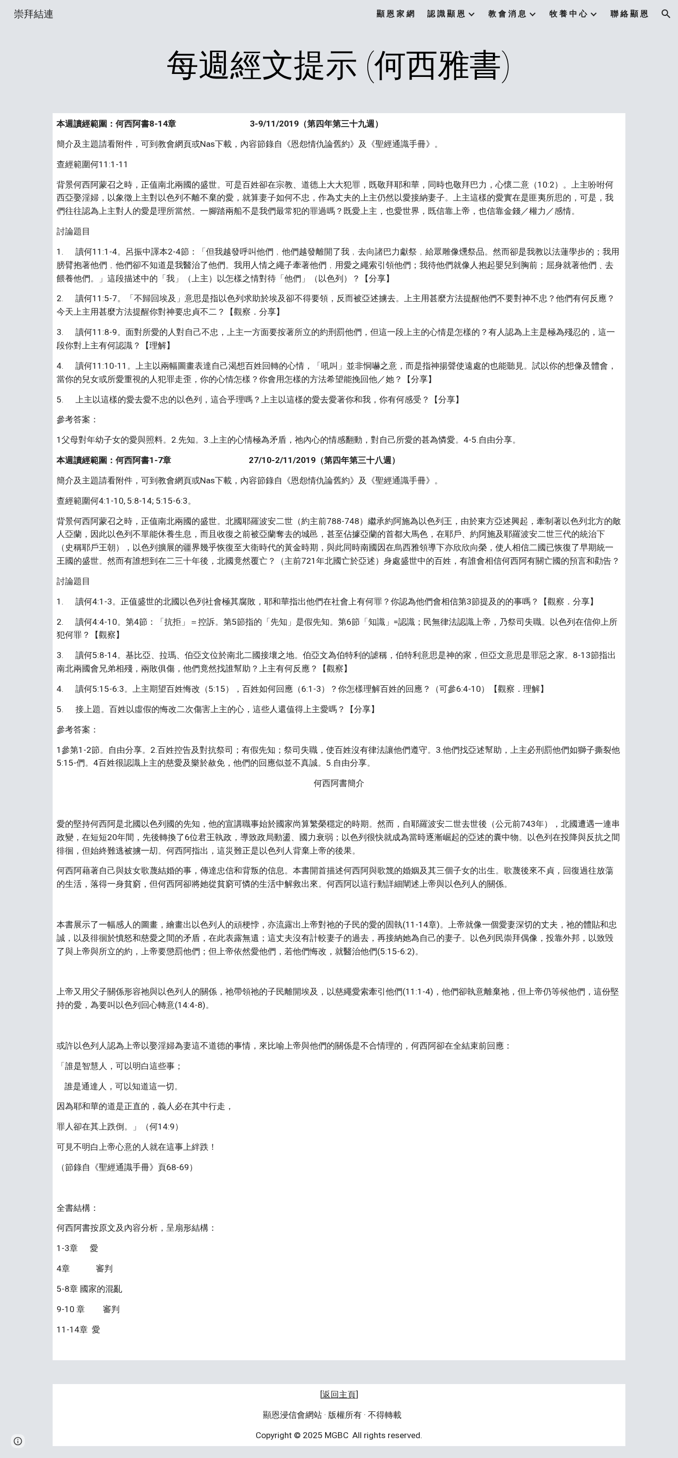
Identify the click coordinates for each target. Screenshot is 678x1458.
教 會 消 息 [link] (507, 13)
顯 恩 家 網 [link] (395, 13)
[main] (339, 65)
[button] (666, 14)
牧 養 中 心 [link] (568, 13)
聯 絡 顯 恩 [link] (629, 13)
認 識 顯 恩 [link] (446, 13)
